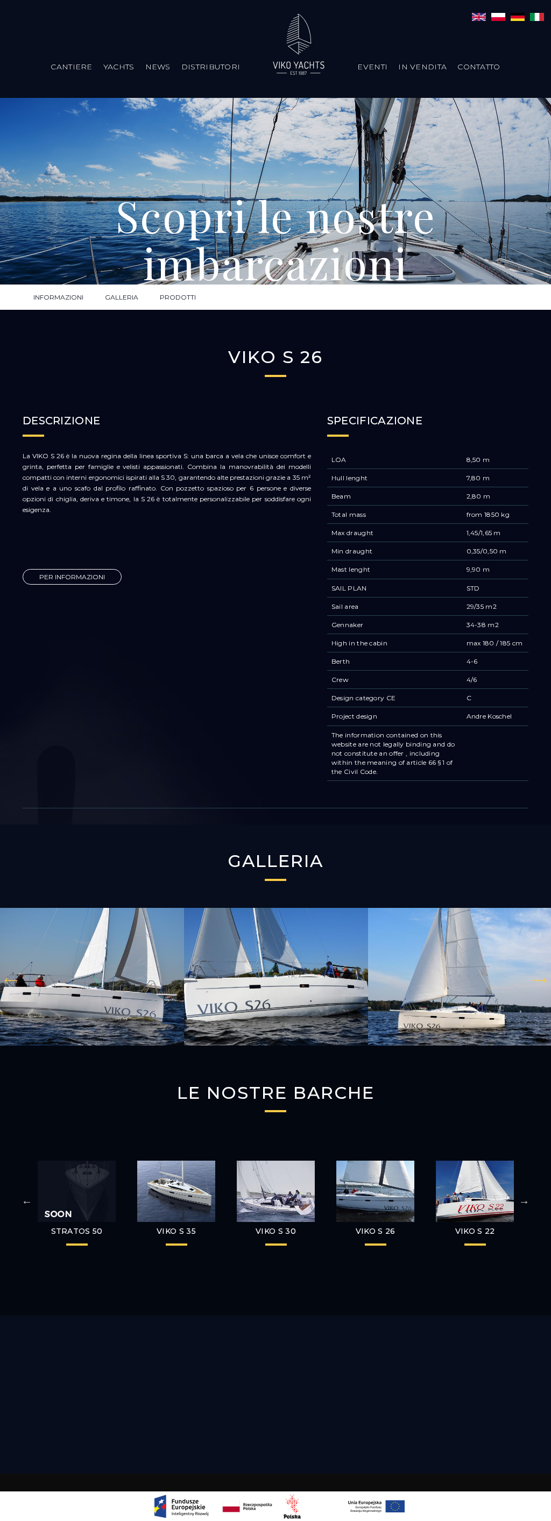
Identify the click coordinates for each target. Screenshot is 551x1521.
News (158, 67)
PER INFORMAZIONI (72, 577)
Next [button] (540, 976)
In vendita (422, 67)
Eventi (372, 67)
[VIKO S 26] (479, 16)
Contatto (478, 67)
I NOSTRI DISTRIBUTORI (275, 1382)
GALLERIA (121, 297)
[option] (92, 977)
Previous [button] (11, 976)
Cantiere (71, 67)
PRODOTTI (178, 297)
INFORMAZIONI (58, 297)
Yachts (119, 67)
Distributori (211, 67)
